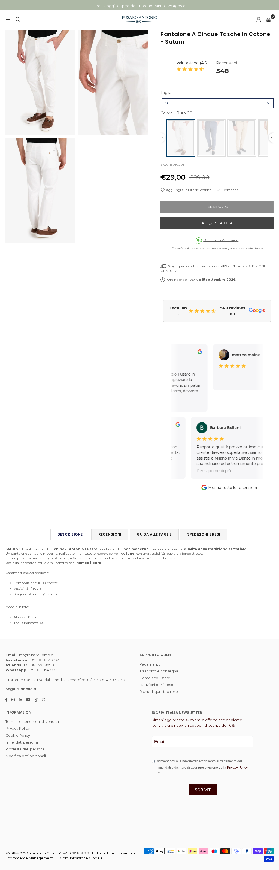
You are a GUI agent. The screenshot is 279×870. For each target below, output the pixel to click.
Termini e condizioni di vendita (32, 721)
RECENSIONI (110, 534)
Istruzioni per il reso (156, 684)
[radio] (180, 138)
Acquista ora (217, 223)
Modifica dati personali (25, 756)
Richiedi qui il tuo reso (159, 691)
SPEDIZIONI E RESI (203, 534)
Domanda (230, 190)
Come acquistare (155, 678)
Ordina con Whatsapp (220, 240)
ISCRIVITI (202, 789)
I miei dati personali (22, 742)
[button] (268, 19)
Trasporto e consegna (159, 671)
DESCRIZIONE (70, 534)
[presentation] (271, 138)
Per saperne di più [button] (206, 470)
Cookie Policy (17, 735)
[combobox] (218, 103)
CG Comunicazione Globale (78, 858)
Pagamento (150, 664)
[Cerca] (18, 19)
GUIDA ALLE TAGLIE (154, 534)
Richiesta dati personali (25, 749)
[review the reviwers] (195, 352)
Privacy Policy (17, 728)
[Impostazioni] (258, 19)
